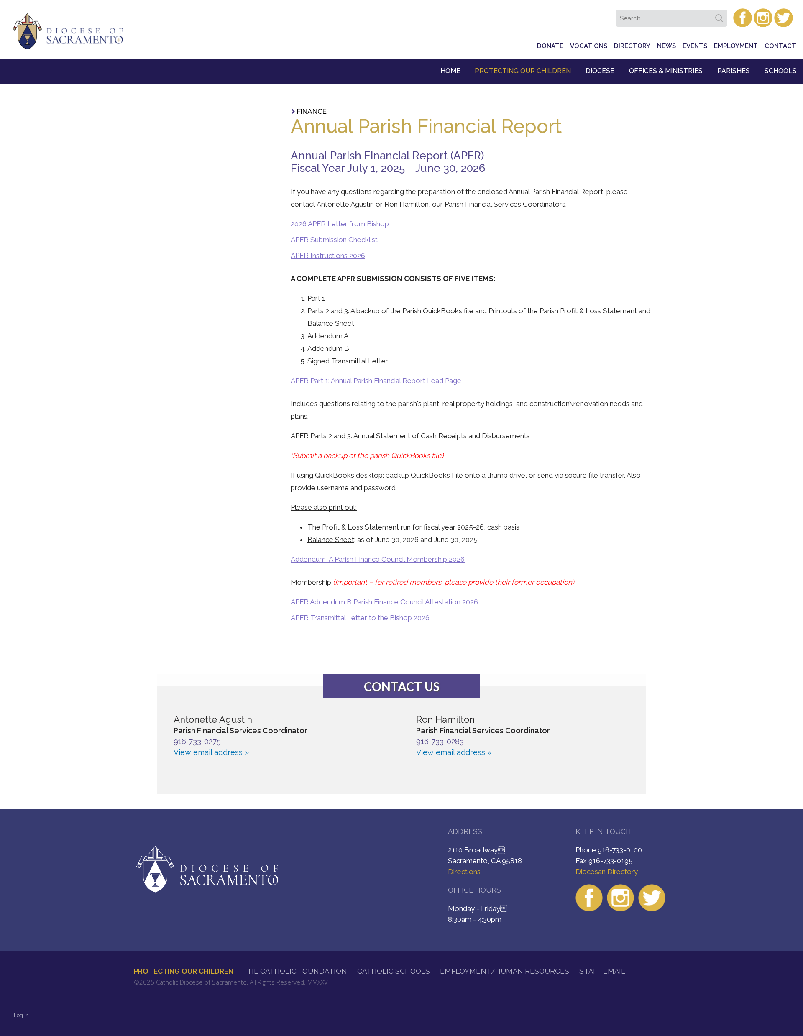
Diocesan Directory (606, 871)
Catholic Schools (393, 971)
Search (720, 15)
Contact (780, 46)
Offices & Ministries (666, 71)
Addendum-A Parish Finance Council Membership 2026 (378, 559)
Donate (550, 46)
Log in (21, 1015)
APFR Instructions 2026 (328, 255)
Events (695, 46)
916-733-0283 (440, 741)
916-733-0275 (197, 741)
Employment (736, 46)
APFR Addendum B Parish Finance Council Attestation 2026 (384, 602)
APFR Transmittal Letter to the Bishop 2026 (360, 618)
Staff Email (602, 971)
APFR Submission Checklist (334, 239)
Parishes (733, 71)
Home (450, 71)
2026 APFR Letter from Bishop (340, 224)
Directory (632, 46)
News (666, 46)
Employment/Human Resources (504, 971)
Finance (312, 111)
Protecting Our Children (523, 71)
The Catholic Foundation (295, 971)
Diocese (600, 71)
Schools (781, 71)
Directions (464, 871)
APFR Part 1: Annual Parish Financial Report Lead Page (376, 380)
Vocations (588, 46)
